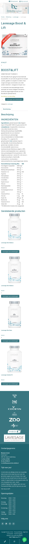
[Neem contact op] (24, 539)
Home (2, 17)
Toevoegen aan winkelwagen (14, 99)
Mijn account (24, 1)
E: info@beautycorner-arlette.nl (10, 463)
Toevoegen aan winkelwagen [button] (10, 251)
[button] (25, 34)
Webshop (8, 17)
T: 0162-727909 (5, 459)
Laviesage (16, 17)
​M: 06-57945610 (5, 461)
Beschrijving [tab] (7, 109)
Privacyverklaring (18, 532)
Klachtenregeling (18, 533)
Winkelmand (14, 1)
